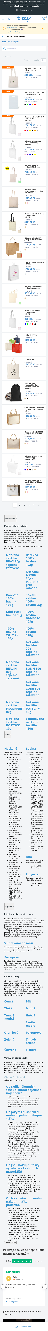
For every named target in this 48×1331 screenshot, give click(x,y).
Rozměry (8, 735)
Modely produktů (11, 518)
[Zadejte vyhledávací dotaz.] (4, 48)
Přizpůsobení (9, 907)
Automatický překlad (13, 1298)
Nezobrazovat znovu (24, 10)
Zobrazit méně (10, 1242)
